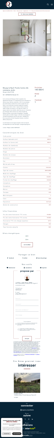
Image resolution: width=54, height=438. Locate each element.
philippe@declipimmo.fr (20, 293)
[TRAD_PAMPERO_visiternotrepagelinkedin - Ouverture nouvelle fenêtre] (32, 419)
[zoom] (27, 55)
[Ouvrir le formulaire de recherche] (48, 4)
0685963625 (18, 289)
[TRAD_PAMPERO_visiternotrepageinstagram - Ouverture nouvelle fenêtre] (28, 419)
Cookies (44, 433)
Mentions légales (23, 433)
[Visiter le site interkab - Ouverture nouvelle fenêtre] (30, 428)
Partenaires (33, 433)
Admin (29, 433)
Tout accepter (16, 433)
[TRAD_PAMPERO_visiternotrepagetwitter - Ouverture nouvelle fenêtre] (25, 419)
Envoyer (27, 338)
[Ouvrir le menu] (52, 4)
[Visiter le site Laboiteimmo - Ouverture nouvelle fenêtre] (27, 436)
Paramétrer (6, 433)
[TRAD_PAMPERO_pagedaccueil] (9, 7)
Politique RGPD (39, 433)
